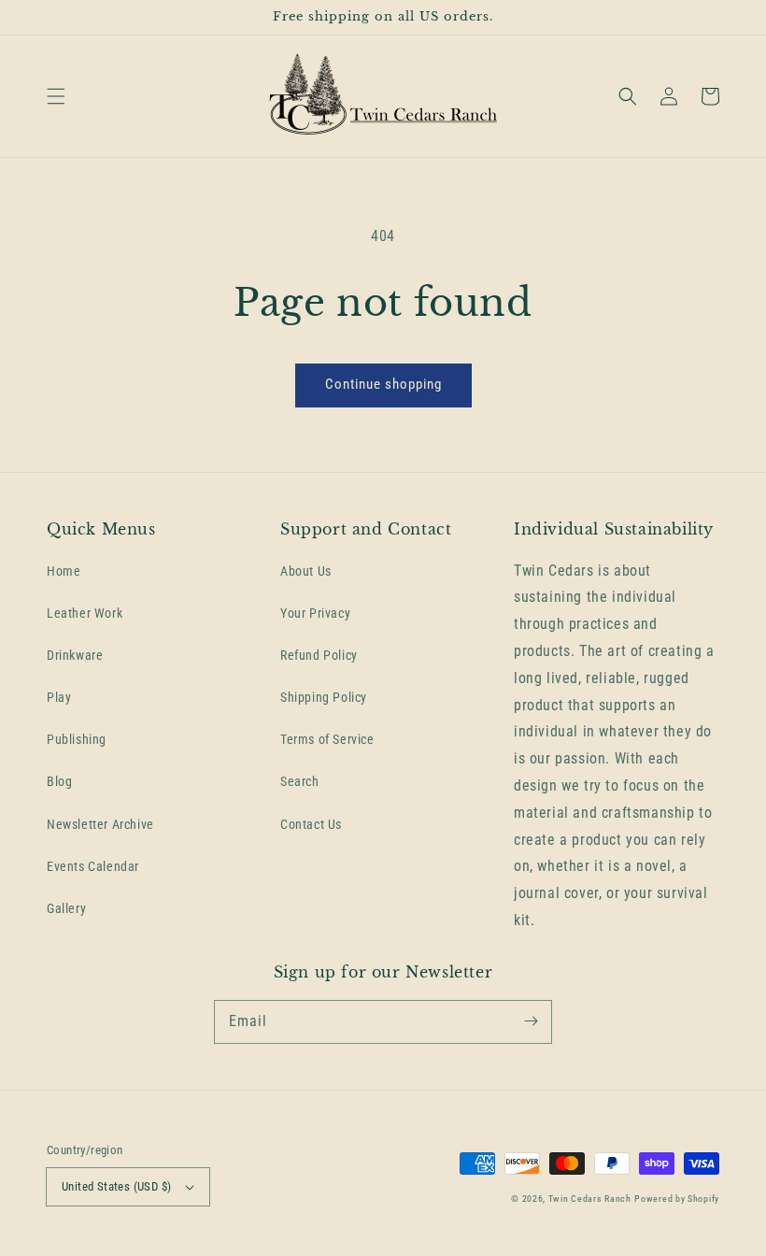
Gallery (66, 908)
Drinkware (75, 655)
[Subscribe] (530, 1021)
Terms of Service (327, 739)
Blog (59, 781)
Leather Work (84, 613)
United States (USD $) (116, 1186)
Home (63, 571)
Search (299, 781)
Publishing (76, 739)
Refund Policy (319, 655)
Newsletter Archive (100, 824)
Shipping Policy (323, 697)
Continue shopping (383, 384)
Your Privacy (315, 613)
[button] (56, 96)
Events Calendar (93, 866)
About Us (306, 571)
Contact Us (311, 824)
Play (59, 697)
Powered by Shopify (676, 1198)
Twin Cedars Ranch (589, 1198)
